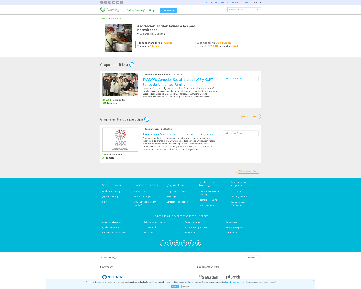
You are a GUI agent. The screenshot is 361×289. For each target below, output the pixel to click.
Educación (148, 232)
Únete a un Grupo (249, 171)
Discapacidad (150, 227)
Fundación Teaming (111, 191)
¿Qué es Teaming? (135, 10)
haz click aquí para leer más (237, 282)
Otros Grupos (232, 232)
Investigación (232, 222)
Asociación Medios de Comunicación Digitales (178, 134)
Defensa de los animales (155, 222)
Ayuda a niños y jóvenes (196, 227)
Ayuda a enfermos (110, 227)
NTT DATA (236, 191)
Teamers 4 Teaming (208, 199)
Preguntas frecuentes (176, 191)
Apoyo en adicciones (111, 222)
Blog (104, 201)
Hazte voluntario (206, 205)
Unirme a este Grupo (233, 78)
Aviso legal (171, 196)
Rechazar (186, 286)
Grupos (153, 10)
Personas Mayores (234, 227)
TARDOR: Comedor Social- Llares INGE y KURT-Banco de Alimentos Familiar (178, 82)
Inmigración (190, 232)
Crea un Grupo (168, 10)
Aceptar (175, 286)
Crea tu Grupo (251, 116)
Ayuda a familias (192, 222)
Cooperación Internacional (114, 232)
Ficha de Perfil (115, 18)
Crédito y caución (239, 196)
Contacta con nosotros (177, 201)
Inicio (104, 18)
